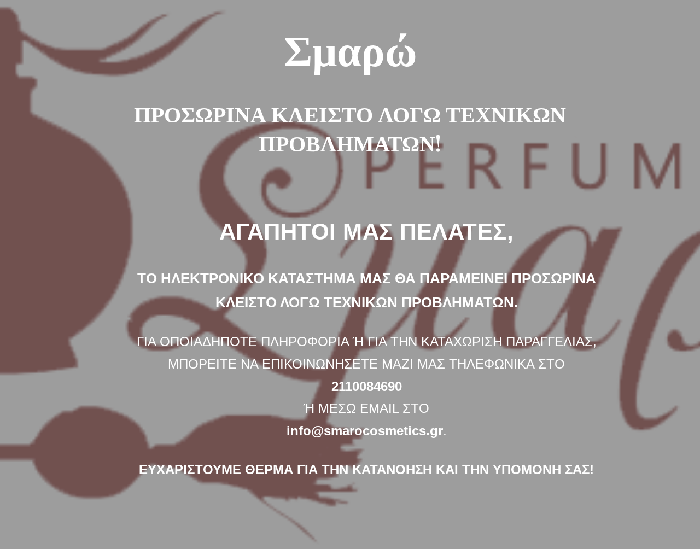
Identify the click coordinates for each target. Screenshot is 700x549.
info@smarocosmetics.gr (365, 430)
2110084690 (366, 386)
